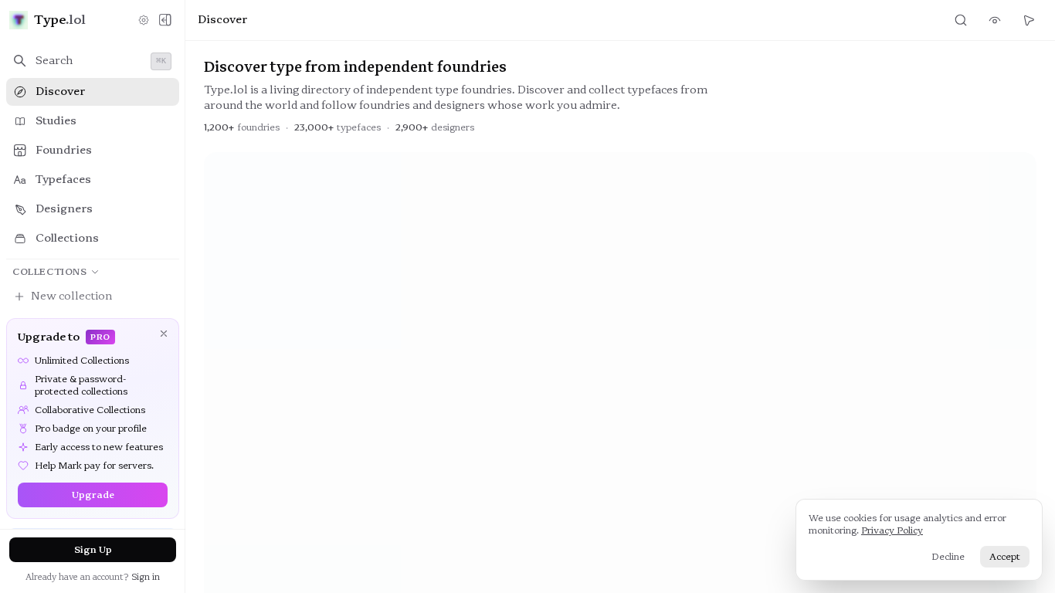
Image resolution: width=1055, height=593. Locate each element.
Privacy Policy (892, 530)
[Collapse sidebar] (165, 20)
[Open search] (961, 20)
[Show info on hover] (995, 20)
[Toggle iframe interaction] (1029, 20)
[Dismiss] (163, 333)
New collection (71, 296)
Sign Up (93, 549)
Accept (1004, 556)
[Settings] (143, 20)
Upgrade (93, 495)
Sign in (145, 577)
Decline (948, 556)
